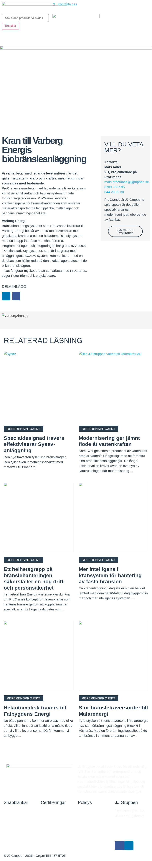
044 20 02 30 (114, 192)
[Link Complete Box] (38, 552)
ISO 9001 (47, 819)
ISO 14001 (48, 828)
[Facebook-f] (119, 845)
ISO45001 (48, 837)
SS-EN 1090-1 (51, 811)
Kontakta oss (14, 811)
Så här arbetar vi (90, 811)
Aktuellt (9, 845)
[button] (6, 296)
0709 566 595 (114, 187)
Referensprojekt (16, 822)
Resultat (10, 25)
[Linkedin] (128, 845)
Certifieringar (53, 802)
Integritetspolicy (90, 819)
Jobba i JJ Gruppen (18, 834)
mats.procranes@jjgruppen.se (126, 182)
